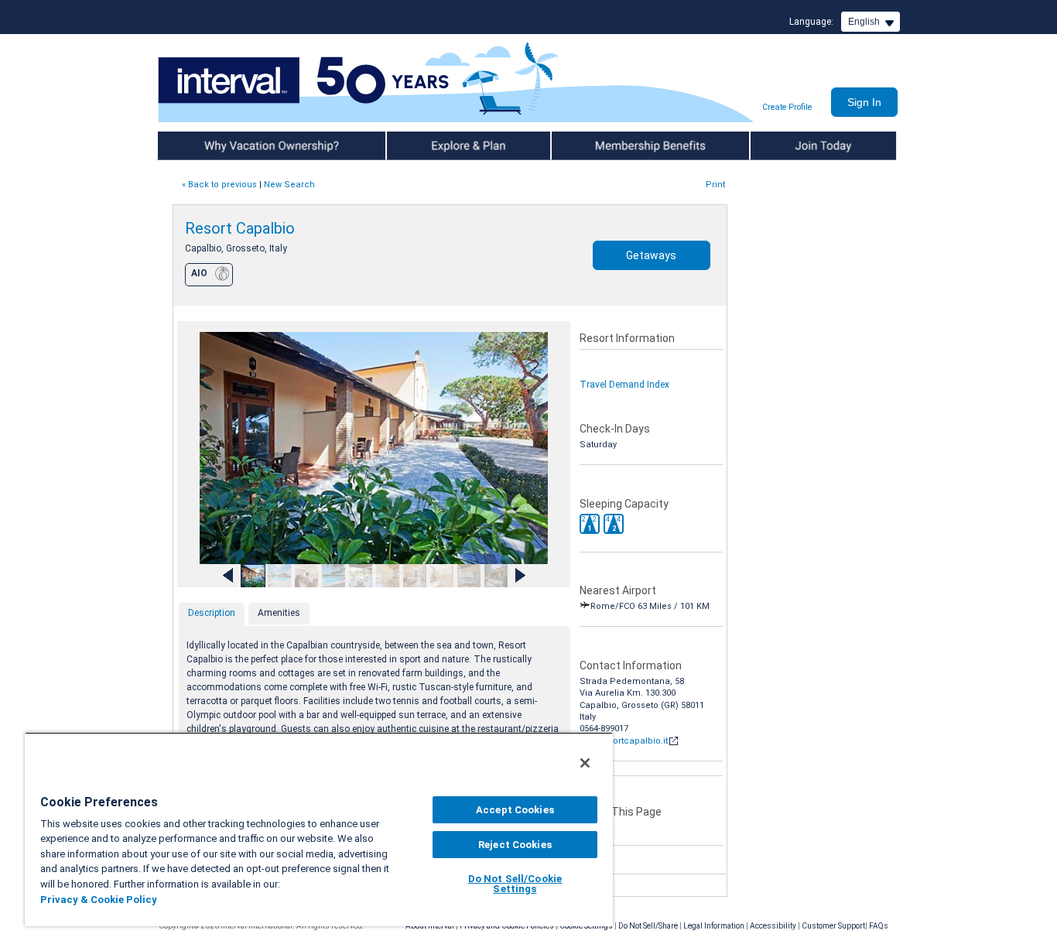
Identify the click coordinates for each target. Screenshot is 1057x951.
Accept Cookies (515, 810)
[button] (590, 524)
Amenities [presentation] (279, 612)
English (864, 21)
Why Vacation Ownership (213, 145)
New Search (289, 185)
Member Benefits (590, 145)
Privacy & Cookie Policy (98, 899)
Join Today (774, 145)
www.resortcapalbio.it (624, 741)
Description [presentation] (211, 612)
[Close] (585, 763)
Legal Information (713, 926)
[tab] (212, 614)
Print (715, 185)
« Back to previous (219, 185)
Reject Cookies (515, 844)
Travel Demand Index (624, 384)
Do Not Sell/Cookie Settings (515, 884)
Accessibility (773, 926)
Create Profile (787, 107)
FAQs (878, 926)
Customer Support (833, 926)
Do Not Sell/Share (648, 926)
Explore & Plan (418, 145)
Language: (811, 21)
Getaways (651, 255)
